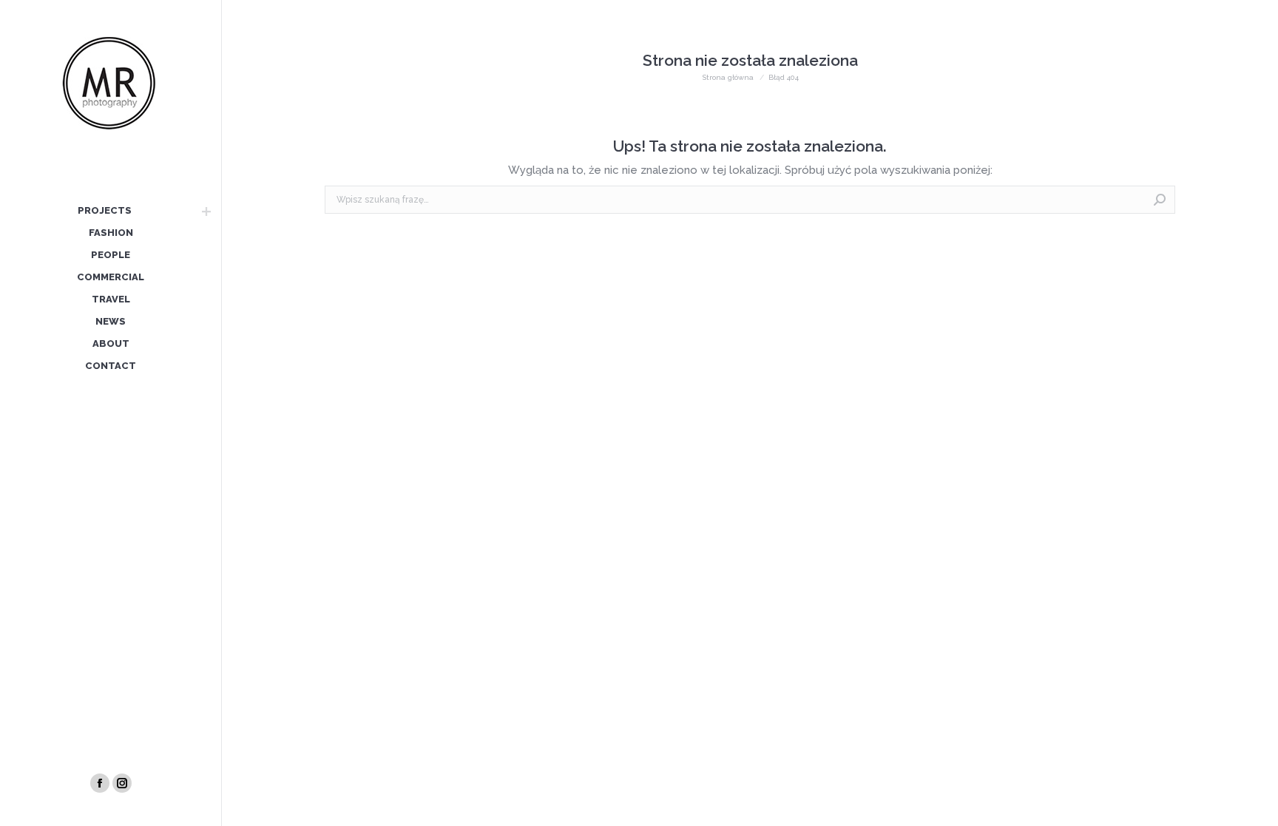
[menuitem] (104, 211)
